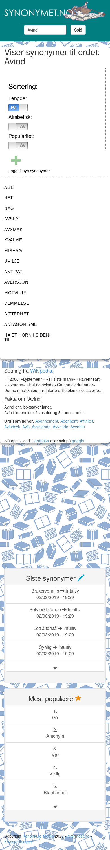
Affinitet (86, 421)
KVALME (13, 239)
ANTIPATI (14, 271)
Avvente (78, 426)
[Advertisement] (55, 507)
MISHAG (13, 250)
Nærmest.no (78, 836)
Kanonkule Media (39, 836)
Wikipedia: (42, 370)
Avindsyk (12, 426)
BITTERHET (16, 313)
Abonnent (69, 421)
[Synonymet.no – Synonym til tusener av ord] (55, 11)
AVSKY (11, 218)
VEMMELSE (16, 303)
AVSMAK (13, 229)
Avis (26, 426)
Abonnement (46, 421)
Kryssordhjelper (18, 841)
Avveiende (41, 426)
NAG (9, 208)
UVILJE (11, 261)
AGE (9, 187)
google (78, 440)
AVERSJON (16, 282)
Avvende (60, 426)
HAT (8, 197)
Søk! (78, 30)
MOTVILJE (15, 292)
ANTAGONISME (20, 324)
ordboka (41, 440)
